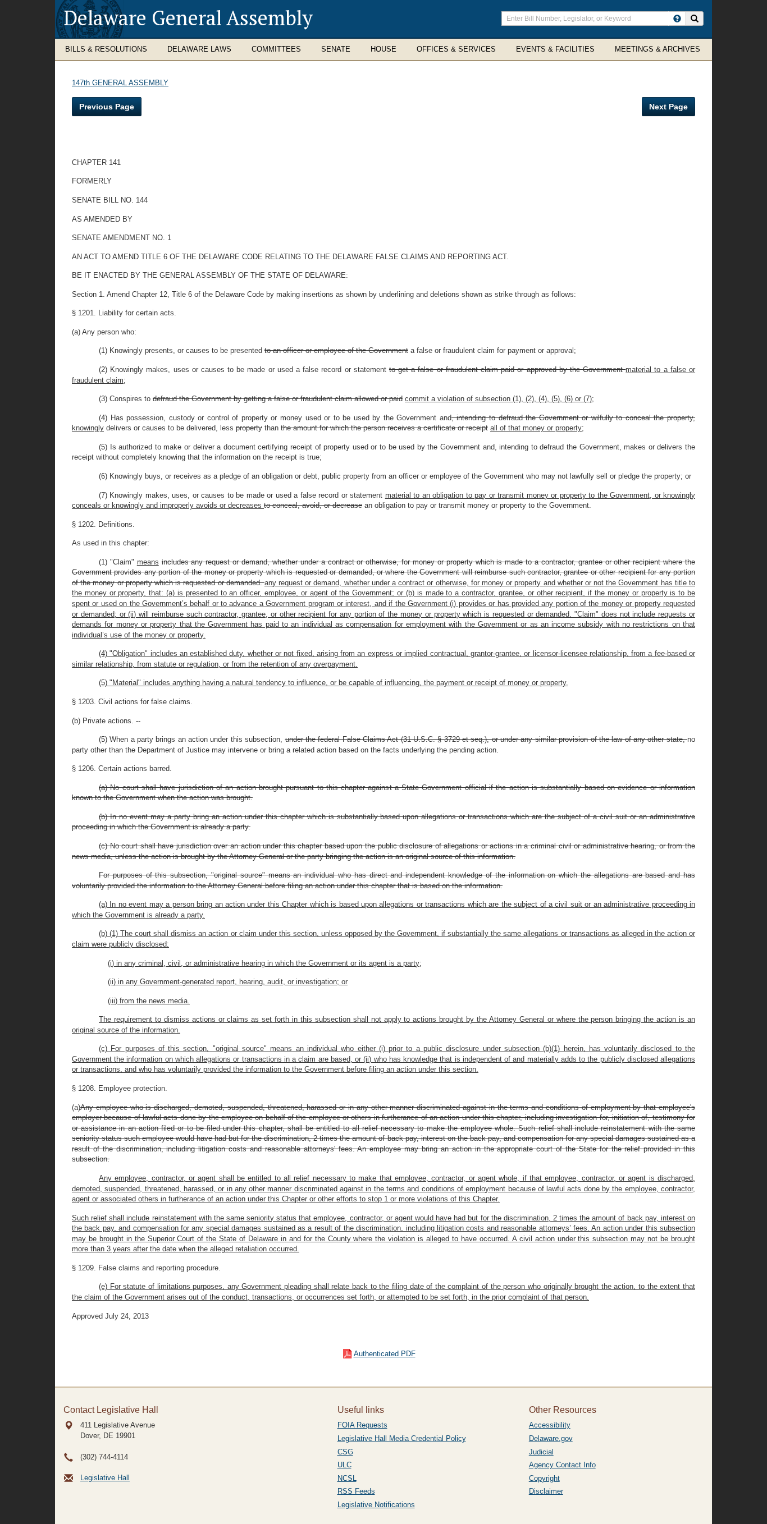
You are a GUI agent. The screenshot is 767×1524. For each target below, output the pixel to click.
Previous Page (106, 106)
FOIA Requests (362, 1425)
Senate (335, 49)
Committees (276, 49)
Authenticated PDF (385, 1353)
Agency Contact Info (562, 1465)
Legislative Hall (105, 1477)
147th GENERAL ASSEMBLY (120, 83)
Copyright (544, 1478)
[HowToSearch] (677, 18)
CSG (345, 1452)
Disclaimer (546, 1491)
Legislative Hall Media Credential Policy (401, 1438)
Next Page (668, 106)
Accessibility (549, 1425)
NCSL (347, 1478)
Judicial (541, 1452)
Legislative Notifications (376, 1504)
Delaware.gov (551, 1438)
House (383, 49)
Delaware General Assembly (188, 17)
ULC (344, 1465)
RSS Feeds (356, 1491)
